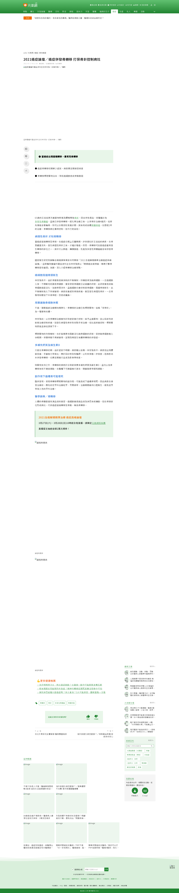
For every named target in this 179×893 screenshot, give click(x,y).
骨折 (76, 217)
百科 (57, 11)
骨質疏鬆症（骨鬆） (134, 755)
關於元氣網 (66, 879)
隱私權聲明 (93, 886)
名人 (129, 11)
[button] (154, 11)
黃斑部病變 (131, 767)
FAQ (61, 886)
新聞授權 (72, 885)
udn (25, 53)
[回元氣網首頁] (32, 5)
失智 (87, 11)
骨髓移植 (95, 225)
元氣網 (30, 53)
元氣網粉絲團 (99, 422)
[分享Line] (26, 156)
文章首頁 (106, 879)
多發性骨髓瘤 (41, 221)
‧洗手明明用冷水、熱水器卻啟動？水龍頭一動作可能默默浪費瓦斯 (69, 684)
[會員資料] (151, 5)
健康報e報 (78, 869)
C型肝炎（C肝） (133, 763)
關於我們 (116, 885)
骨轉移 (42, 703)
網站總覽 (124, 885)
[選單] (154, 5)
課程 (71, 11)
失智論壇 (41, 11)
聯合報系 (102, 885)
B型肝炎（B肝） (133, 759)
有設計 (121, 5)
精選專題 (84, 879)
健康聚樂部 (75, 879)
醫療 (50, 11)
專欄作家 (114, 879)
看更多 (152, 666)
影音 (64, 11)
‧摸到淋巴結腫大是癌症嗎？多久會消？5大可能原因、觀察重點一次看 (71, 692)
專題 (136, 11)
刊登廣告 (55, 885)
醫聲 (94, 11)
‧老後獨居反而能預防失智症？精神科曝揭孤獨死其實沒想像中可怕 (69, 688)
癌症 (114, 11)
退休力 (79, 11)
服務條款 (80, 886)
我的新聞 (144, 5)
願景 (136, 5)
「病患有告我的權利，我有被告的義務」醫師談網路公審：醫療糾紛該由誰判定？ (68, 18)
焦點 (25, 11)
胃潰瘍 (144, 763)
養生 (32, 11)
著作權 (86, 886)
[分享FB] (26, 148)
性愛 (121, 11)
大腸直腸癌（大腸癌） (135, 751)
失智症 (147, 755)
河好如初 (112, 5)
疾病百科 (92, 879)
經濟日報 (103, 5)
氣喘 (139, 767)
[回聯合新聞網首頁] (25, 5)
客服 (65, 886)
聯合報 (94, 5)
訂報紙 (109, 885)
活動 (143, 11)
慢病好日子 (104, 11)
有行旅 (129, 5)
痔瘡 (147, 751)
